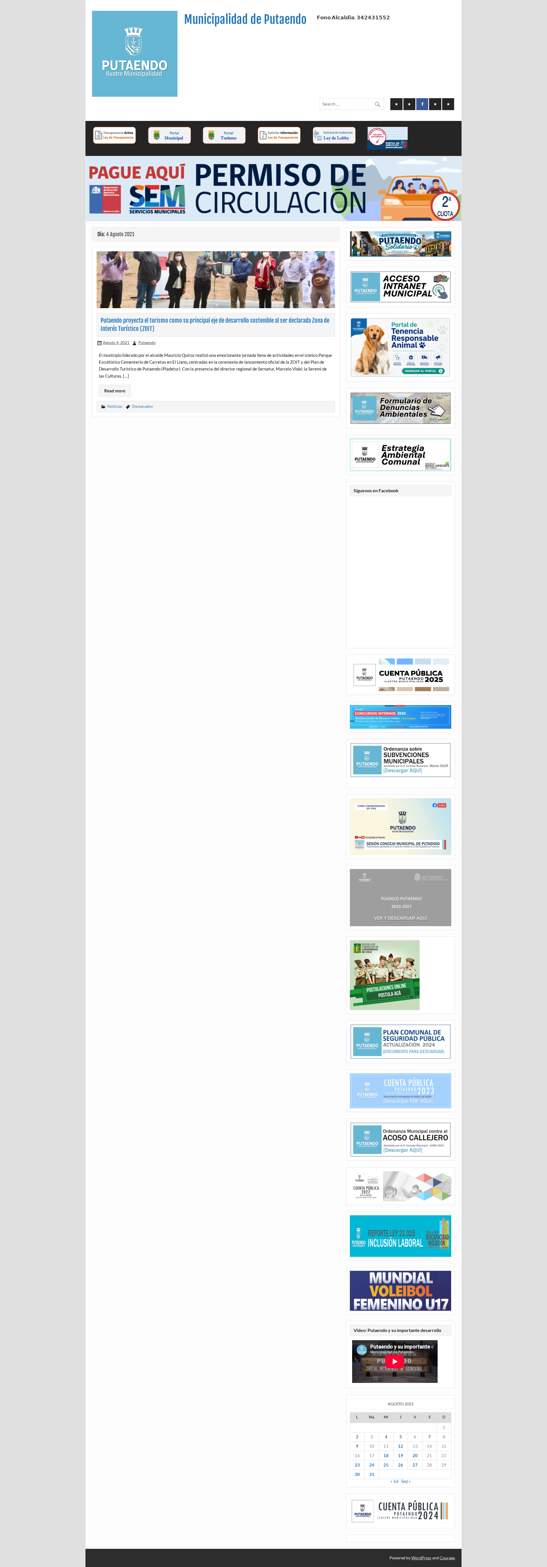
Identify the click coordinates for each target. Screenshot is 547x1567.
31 (371, 1474)
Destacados (142, 406)
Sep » (406, 1481)
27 (415, 1464)
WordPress (421, 1557)
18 (386, 1455)
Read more (114, 390)
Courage (447, 1557)
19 (400, 1455)
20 (415, 1455)
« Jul (394, 1481)
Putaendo (147, 342)
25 (386, 1464)
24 (371, 1464)
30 (357, 1474)
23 (357, 1464)
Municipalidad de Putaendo (245, 19)
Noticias (114, 406)
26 (400, 1464)
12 (400, 1446)
